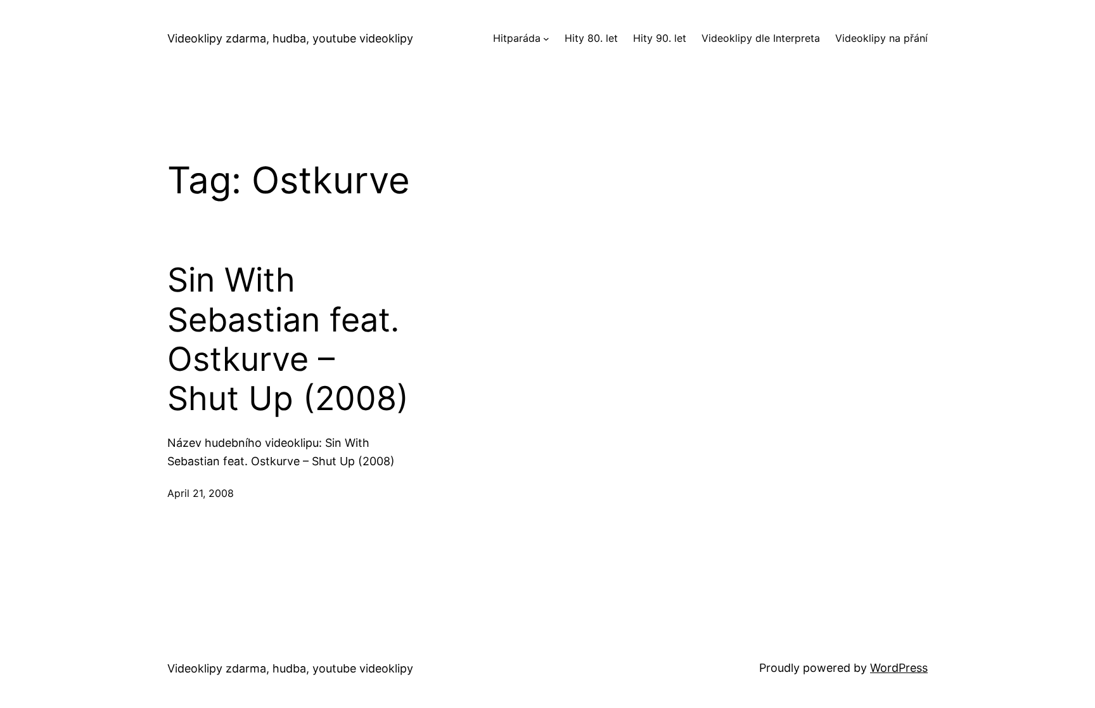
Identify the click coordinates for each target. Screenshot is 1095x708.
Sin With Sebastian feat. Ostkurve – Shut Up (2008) (288, 339)
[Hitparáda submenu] (546, 38)
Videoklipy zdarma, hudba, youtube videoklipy (290, 38)
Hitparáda (517, 38)
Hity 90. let (659, 38)
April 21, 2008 (200, 493)
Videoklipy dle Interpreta (760, 38)
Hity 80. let (591, 38)
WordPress (899, 667)
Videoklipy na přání (881, 38)
